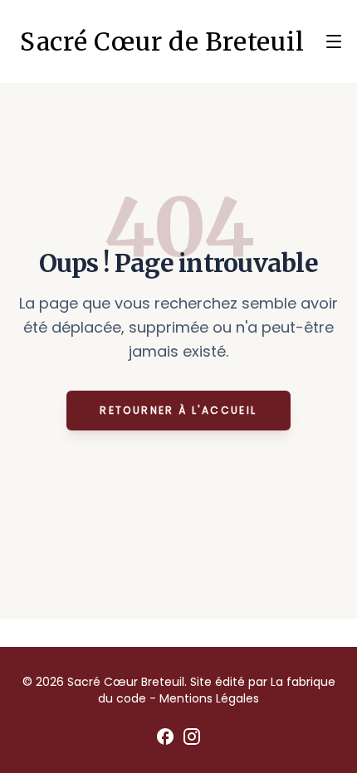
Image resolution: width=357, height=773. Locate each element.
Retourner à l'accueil (178, 410)
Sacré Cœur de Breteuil (162, 41)
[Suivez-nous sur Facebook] (165, 736)
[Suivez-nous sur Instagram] (192, 736)
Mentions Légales (209, 698)
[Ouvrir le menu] (334, 41)
